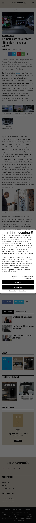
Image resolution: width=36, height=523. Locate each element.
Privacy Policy (22, 291)
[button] (32, 232)
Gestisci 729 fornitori (14, 277)
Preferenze (18, 287)
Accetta (18, 282)
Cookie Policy (12, 291)
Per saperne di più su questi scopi (27, 277)
